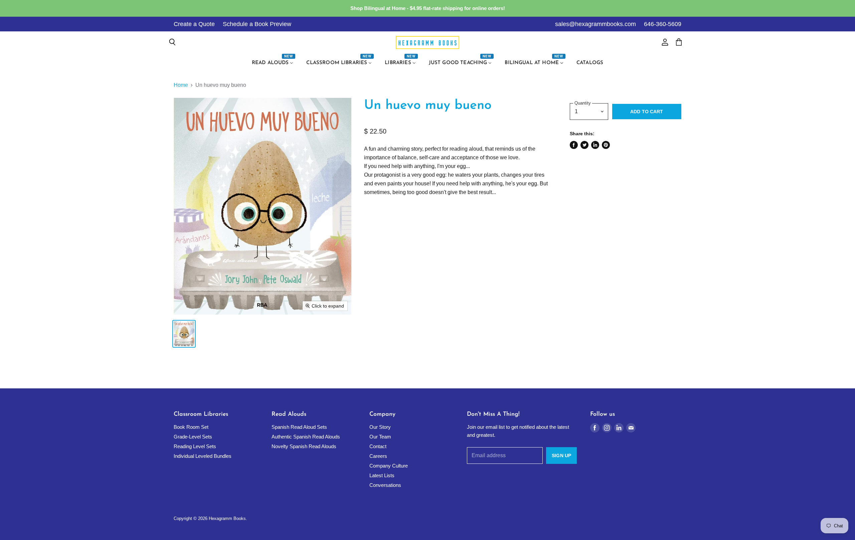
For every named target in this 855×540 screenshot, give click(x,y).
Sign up (561, 455)
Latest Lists (381, 475)
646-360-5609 (662, 24)
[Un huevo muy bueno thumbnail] (184, 334)
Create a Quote (194, 24)
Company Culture (388, 466)
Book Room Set (191, 427)
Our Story (380, 427)
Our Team (380, 436)
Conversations (385, 485)
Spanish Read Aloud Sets (299, 427)
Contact (377, 446)
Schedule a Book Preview (257, 24)
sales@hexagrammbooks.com (595, 24)
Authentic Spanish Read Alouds (306, 436)
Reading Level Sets (195, 446)
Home (181, 85)
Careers (378, 456)
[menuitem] (273, 63)
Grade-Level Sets (193, 436)
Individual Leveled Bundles (202, 456)
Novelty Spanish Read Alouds (304, 446)
